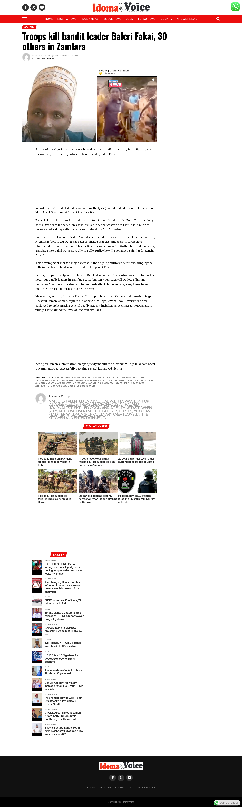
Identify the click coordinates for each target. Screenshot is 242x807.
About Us (105, 787)
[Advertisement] (96, 183)
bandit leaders (82, 377)
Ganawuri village (133, 377)
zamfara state (86, 386)
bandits (99, 377)
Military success (145, 380)
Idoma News (90, 18)
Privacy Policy (145, 787)
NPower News (187, 18)
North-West (64, 383)
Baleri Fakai (63, 377)
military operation (120, 380)
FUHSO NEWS (146, 18)
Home (49, 18)
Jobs (129, 18)
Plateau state (114, 383)
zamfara (70, 386)
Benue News (112, 18)
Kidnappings (65, 380)
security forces (134, 383)
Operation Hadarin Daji (89, 383)
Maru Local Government (91, 380)
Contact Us (123, 787)
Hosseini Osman (46, 380)
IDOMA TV (166, 18)
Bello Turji (113, 377)
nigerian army (45, 383)
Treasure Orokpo (44, 58)
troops (57, 386)
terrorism (43, 386)
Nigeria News (66, 18)
